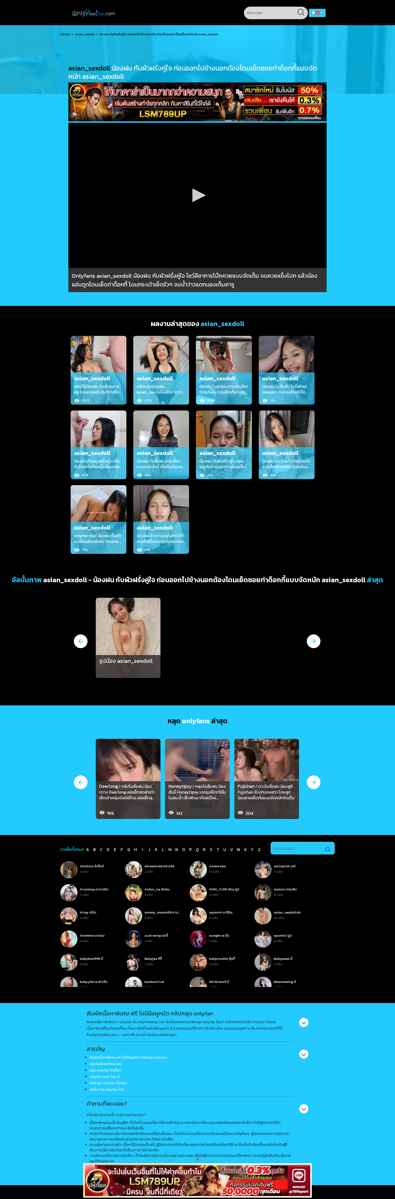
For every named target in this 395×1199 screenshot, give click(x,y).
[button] (317, 13)
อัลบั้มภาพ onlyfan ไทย (106, 1089)
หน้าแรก (65, 34)
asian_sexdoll (85, 34)
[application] (197, 195)
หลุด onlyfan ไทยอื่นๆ (105, 1070)
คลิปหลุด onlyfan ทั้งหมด (108, 1083)
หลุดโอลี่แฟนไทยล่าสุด (105, 1063)
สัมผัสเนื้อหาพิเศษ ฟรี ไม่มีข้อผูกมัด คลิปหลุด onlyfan (128, 1057)
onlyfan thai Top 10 (104, 1076)
